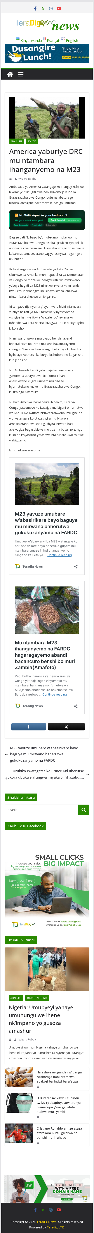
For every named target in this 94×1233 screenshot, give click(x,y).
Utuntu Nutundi (37, 997)
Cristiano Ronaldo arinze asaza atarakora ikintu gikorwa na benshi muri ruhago (59, 1133)
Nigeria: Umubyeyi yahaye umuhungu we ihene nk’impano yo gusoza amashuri (41, 1019)
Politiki (32, 141)
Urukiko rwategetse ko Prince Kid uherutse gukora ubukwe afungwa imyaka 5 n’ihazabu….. (44, 774)
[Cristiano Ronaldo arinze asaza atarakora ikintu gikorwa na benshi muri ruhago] (19, 1135)
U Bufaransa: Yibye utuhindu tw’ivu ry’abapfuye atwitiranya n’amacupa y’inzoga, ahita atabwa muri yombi (59, 1105)
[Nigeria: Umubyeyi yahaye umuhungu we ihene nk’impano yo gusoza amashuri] (47, 969)
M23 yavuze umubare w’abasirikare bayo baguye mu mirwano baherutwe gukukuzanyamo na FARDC (44, 754)
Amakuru (16, 141)
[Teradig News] (10, 74)
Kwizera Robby (27, 179)
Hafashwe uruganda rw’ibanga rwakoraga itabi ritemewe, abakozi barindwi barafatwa (59, 1076)
